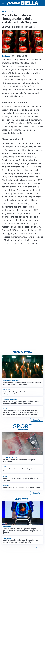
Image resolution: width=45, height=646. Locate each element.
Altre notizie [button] (37, 420)
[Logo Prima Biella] (22, 3)
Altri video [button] (37, 547)
